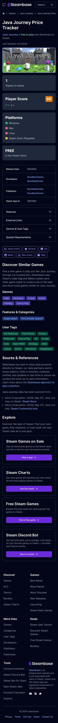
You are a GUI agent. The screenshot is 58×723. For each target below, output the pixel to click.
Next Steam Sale (13, 686)
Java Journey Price (46, 13)
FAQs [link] (43, 255)
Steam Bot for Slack (15, 680)
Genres (7, 624)
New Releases (38, 598)
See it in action (27, 554)
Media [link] (10, 255)
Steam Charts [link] (13, 249)
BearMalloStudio (35, 181)
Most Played (37, 586)
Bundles (8, 598)
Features (11, 211)
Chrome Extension (14, 668)
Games (12, 13)
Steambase (34, 670)
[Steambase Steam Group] (35, 693)
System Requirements (18, 237)
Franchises (9, 654)
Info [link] (45, 249)
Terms (18, 716)
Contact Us (47, 716)
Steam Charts (11, 604)
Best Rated (36, 580)
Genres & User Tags (17, 228)
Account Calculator (14, 692)
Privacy (8, 716)
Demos (7, 592)
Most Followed (38, 592)
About (37, 716)
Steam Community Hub (24, 408)
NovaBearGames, (35, 177)
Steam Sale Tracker (41, 624)
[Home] (3, 13)
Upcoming (36, 604)
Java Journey (26, 13)
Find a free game (27, 520)
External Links (14, 220)
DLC (6, 586)
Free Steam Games (40, 640)
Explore (8, 698)
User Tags (9, 636)
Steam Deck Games (41, 610)
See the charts (27, 488)
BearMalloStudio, (35, 189)
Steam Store (29, 401)
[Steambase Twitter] (40, 693)
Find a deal (27, 457)
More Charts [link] (27, 255)
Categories (10, 630)
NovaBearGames (35, 193)
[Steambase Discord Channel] (30, 693)
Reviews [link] (32, 249)
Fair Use (27, 716)
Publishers (9, 648)
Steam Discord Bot (14, 674)
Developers (10, 642)
